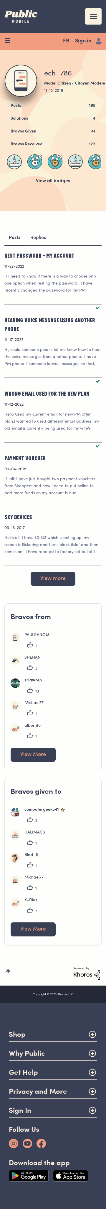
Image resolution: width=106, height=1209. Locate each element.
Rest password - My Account (39, 255)
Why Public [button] (27, 1053)
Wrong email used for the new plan (46, 393)
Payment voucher (25, 457)
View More (33, 754)
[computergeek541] (40, 816)
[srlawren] (28, 686)
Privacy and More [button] (38, 1091)
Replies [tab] (38, 237)
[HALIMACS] (30, 838)
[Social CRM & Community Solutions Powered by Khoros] (87, 974)
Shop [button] (17, 1034)
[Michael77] (29, 709)
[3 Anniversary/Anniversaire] (14, 161)
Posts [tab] (14, 237)
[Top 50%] (34, 161)
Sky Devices (18, 516)
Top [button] (8, 971)
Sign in (83, 41)
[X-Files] (26, 906)
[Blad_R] (27, 861)
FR (66, 41)
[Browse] (9, 41)
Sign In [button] (20, 1110)
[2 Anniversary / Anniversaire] (75, 161)
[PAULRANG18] (32, 641)
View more (53, 578)
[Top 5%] (55, 161)
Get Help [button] (23, 1072)
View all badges (53, 181)
